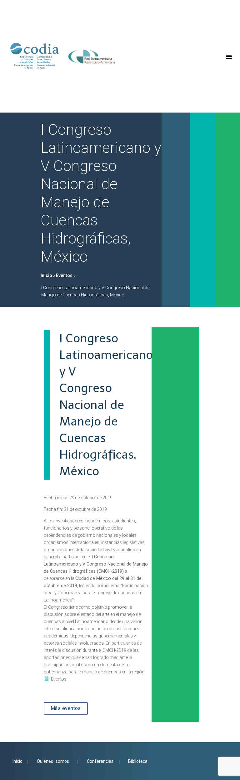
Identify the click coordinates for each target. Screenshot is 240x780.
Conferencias (101, 761)
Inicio (46, 275)
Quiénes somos (53, 761)
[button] (229, 56)
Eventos (64, 275)
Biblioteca (138, 761)
